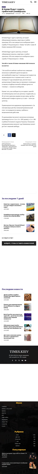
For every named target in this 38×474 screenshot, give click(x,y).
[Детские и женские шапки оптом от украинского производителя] (27, 337)
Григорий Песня (10, 13)
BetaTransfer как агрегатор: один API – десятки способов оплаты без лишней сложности (13, 317)
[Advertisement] (19, 173)
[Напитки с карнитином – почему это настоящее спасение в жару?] (30, 207)
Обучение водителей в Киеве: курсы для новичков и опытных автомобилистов (13, 326)
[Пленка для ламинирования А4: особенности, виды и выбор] (27, 307)
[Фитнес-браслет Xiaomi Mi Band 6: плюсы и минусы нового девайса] (30, 228)
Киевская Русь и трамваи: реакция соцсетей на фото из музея (28, 145)
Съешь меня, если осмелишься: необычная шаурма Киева (14, 463)
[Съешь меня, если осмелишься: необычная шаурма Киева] (32, 465)
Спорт (3, 7)
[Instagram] (16, 360)
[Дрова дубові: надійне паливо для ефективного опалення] (27, 297)
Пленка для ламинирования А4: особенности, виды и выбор (13, 306)
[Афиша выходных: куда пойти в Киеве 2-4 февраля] (32, 455)
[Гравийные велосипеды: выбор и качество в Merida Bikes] (30, 217)
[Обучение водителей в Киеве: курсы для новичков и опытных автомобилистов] (27, 327)
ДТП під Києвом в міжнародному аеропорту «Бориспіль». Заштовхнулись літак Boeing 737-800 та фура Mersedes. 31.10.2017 (9, 146)
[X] (14, 135)
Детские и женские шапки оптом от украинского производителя (12, 336)
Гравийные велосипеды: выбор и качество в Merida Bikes (14, 215)
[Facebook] (9, 135)
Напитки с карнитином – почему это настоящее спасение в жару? (14, 205)
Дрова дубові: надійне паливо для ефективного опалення (12, 296)
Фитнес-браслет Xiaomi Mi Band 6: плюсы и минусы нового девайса (14, 226)
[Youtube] (25, 360)
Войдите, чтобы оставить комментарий (19, 243)
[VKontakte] (22, 360)
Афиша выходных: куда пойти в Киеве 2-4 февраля (14, 454)
